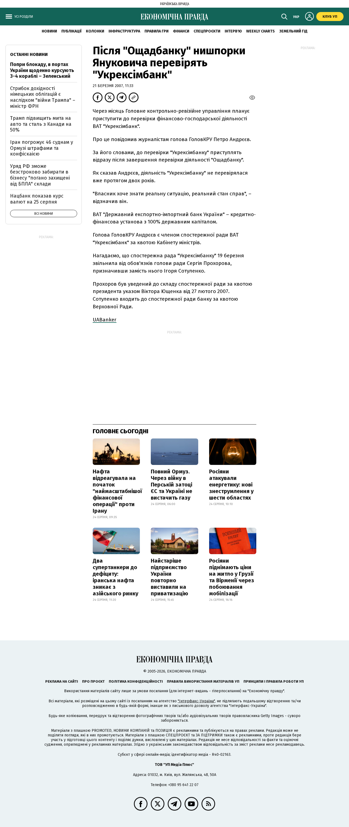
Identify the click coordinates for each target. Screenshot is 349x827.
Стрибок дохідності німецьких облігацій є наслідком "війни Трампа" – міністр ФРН (42, 97)
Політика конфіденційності (136, 681)
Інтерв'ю (233, 31)
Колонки (95, 31)
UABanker (104, 320)
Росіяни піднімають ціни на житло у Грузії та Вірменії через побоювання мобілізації (231, 577)
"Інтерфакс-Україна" (196, 701)
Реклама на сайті (61, 681)
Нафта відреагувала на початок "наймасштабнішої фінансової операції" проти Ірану (117, 491)
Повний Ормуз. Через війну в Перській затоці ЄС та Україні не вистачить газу (171, 484)
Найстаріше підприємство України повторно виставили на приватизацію (169, 577)
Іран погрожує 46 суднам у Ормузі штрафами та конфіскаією (41, 148)
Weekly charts (260, 31)
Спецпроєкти (207, 31)
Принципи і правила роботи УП (273, 681)
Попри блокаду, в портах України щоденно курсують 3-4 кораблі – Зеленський (42, 70)
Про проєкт (93, 681)
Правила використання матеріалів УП (203, 681)
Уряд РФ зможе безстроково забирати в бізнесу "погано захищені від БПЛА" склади (40, 175)
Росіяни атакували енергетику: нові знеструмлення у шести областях (231, 484)
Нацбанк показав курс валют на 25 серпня (37, 199)
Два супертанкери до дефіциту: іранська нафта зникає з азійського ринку (115, 577)
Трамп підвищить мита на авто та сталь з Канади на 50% (40, 124)
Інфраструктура (124, 31)
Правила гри (157, 31)
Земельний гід (293, 31)
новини (49, 31)
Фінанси (181, 31)
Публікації (71, 31)
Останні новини (29, 54)
